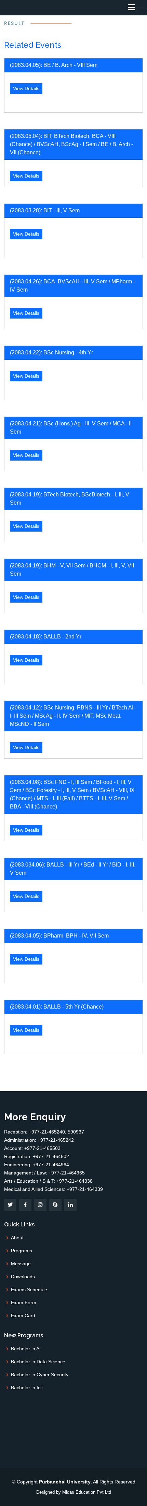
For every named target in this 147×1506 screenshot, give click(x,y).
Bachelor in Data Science (38, 1361)
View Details (26, 88)
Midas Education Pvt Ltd (86, 1492)
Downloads (23, 1276)
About (17, 1237)
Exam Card (23, 1315)
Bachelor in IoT (27, 1387)
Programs (21, 1250)
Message (21, 1263)
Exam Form (23, 1302)
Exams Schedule (29, 1289)
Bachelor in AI (26, 1348)
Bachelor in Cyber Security (39, 1374)
